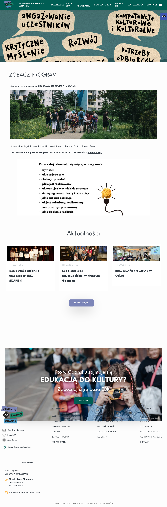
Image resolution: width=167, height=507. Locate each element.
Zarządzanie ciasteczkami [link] (19, 447)
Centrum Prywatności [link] (151, 437)
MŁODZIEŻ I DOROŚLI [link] (106, 427)
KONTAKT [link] (56, 432)
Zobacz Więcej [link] (81, 303)
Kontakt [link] (152, 5)
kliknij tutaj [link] (94, 153)
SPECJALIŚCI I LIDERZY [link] (106, 416)
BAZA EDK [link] (69, 5)
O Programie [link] (83, 5)
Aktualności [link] (136, 5)
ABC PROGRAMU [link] (59, 442)
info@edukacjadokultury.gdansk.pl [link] (24, 492)
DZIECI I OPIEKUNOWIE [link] (106, 432)
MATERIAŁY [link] (102, 437)
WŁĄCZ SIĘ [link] (119, 5)
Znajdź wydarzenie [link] (15, 430)
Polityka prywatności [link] (151, 432)
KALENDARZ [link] (57, 5)
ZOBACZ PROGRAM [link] (60, 437)
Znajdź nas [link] (12, 440)
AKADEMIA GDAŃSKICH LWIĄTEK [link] (31, 5)
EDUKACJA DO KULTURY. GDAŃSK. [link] (57, 86)
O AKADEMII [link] (57, 422)
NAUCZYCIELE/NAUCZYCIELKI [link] (110, 422)
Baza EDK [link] (83, 401)
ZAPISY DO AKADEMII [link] (61, 427)
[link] (163, 16)
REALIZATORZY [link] (102, 5)
